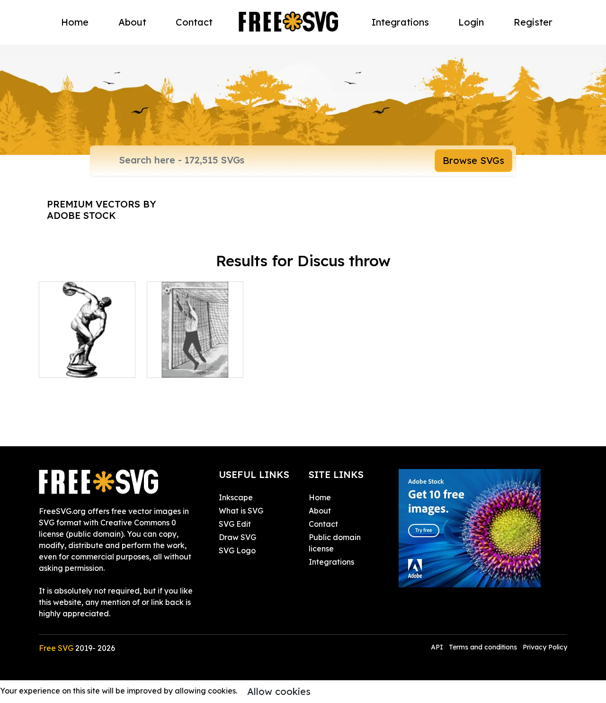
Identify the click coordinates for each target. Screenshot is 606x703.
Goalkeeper (179, 365)
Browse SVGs (473, 160)
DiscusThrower (75, 365)
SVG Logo (237, 550)
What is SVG (241, 510)
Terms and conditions (483, 647)
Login (471, 22)
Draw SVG (237, 537)
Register (533, 22)
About (132, 22)
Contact (194, 22)
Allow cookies (279, 691)
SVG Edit (235, 524)
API (438, 647)
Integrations (400, 22)
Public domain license (335, 542)
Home (75, 22)
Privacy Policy (545, 647)
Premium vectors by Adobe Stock (101, 209)
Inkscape (236, 497)
